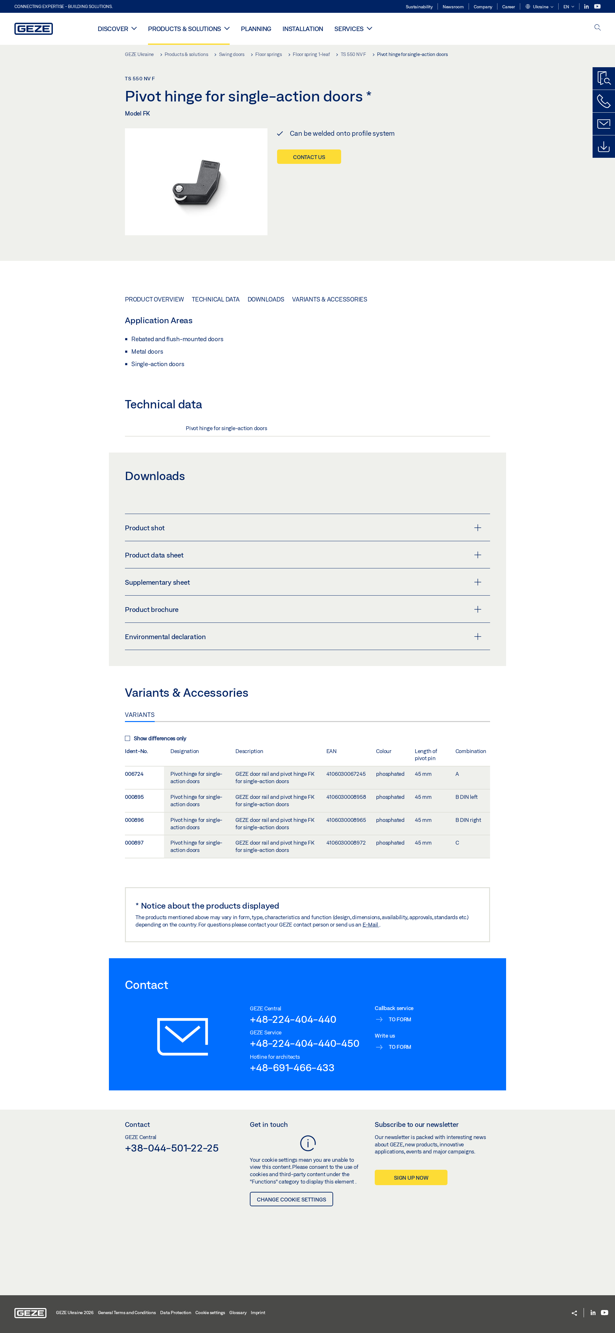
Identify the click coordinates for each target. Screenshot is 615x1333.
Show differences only (160, 738)
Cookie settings (210, 1312)
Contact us (309, 157)
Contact (137, 1124)
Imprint (258, 1312)
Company (483, 6)
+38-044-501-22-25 (172, 1147)
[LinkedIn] (587, 6)
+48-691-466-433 (292, 1067)
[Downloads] (604, 146)
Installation (303, 28)
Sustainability (419, 6)
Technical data (216, 299)
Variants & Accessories (329, 299)
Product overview (154, 299)
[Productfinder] (604, 78)
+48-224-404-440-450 (304, 1043)
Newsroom (453, 6)
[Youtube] (597, 6)
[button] (539, 7)
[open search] (598, 28)
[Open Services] (369, 28)
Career (508, 6)
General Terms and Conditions (127, 1312)
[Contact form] (604, 124)
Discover (113, 28)
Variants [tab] (140, 714)
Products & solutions (184, 28)
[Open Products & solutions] (227, 28)
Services (349, 28)
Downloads (266, 299)
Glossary (237, 1312)
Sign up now (411, 1178)
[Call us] (604, 101)
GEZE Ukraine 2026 (75, 1312)
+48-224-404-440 (293, 1019)
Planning (256, 28)
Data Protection (175, 1312)
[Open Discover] (134, 28)
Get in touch (269, 1124)
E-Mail (371, 924)
